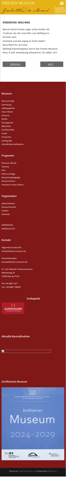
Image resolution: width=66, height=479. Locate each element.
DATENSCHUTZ (8, 228)
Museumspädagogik (11, 177)
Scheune (5, 115)
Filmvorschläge (8, 173)
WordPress (52, 471)
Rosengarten (7, 122)
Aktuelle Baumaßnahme (12, 144)
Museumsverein (9, 207)
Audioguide (7, 140)
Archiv (4, 133)
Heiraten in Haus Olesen (13, 184)
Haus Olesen (7, 111)
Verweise (6, 214)
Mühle (4, 119)
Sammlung (6, 104)
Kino (4, 170)
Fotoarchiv (6, 137)
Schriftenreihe (8, 129)
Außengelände (8, 108)
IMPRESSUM (7, 225)
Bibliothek (6, 126)
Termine (5, 166)
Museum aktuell (9, 163)
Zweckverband (8, 203)
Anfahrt (5, 210)
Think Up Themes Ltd (27, 471)
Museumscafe (8, 101)
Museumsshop (8, 181)
